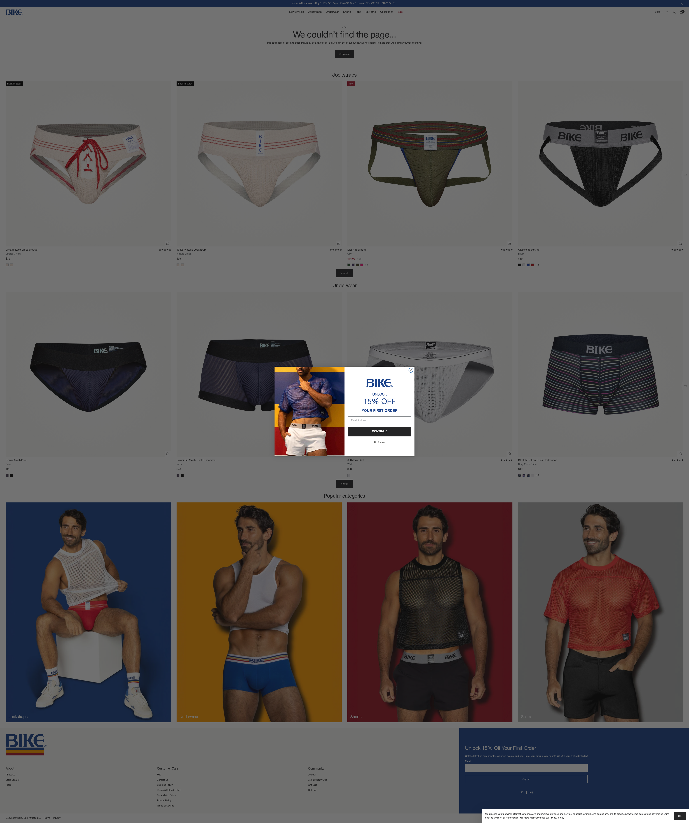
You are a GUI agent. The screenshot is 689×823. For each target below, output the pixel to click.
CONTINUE (379, 431)
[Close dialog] (411, 370)
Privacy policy (557, 818)
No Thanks (379, 442)
